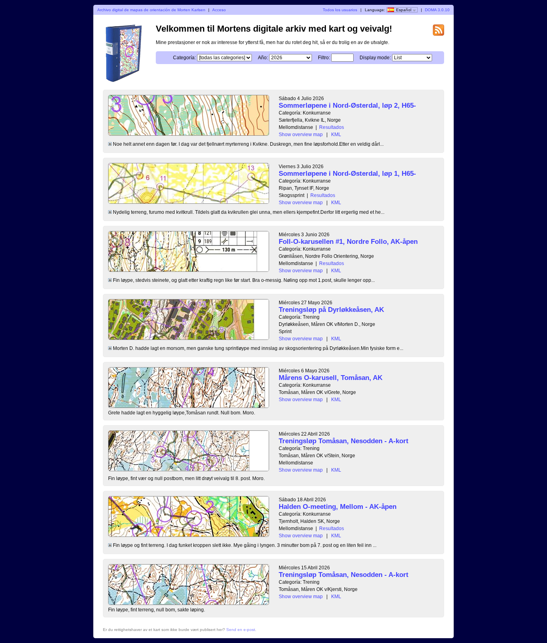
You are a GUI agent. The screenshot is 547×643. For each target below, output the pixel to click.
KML (336, 134)
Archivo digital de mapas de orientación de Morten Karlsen (151, 10)
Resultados (331, 127)
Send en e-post (240, 629)
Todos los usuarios (340, 10)
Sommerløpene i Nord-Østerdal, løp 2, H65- (347, 105)
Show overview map (301, 134)
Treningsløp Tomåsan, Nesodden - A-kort (343, 441)
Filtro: (324, 57)
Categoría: (184, 57)
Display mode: (375, 57)
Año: (263, 57)
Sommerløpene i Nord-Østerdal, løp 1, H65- (347, 173)
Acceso (219, 10)
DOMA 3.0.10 (437, 10)
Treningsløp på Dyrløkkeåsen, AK (331, 309)
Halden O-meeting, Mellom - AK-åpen (337, 506)
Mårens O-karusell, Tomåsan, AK (330, 378)
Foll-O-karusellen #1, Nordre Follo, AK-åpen (348, 241)
